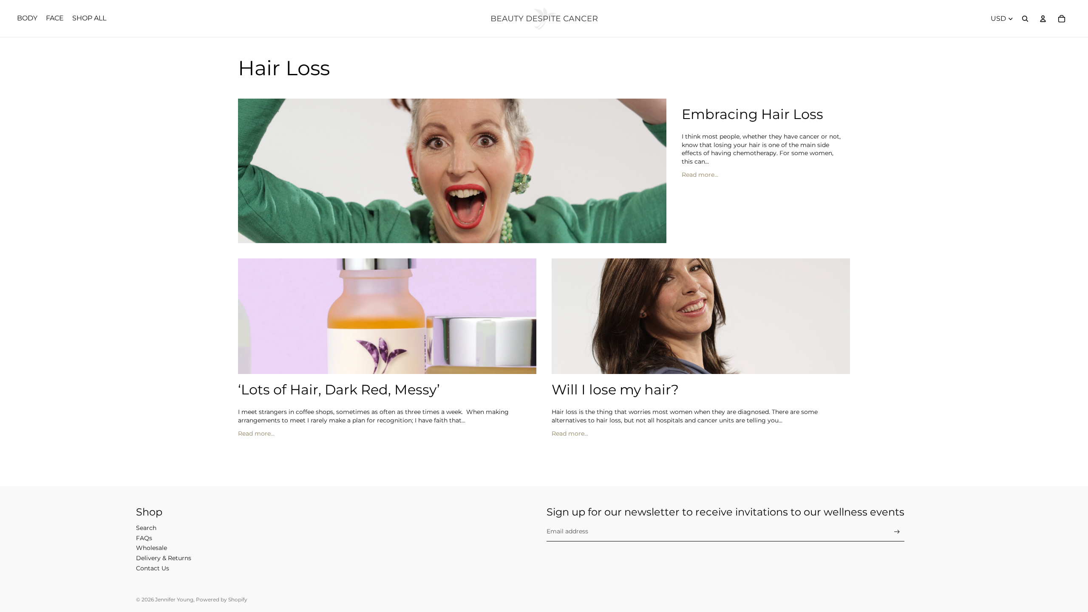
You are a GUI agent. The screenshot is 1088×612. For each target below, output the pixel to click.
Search (146, 528)
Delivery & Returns (163, 558)
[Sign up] (897, 531)
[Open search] (1025, 18)
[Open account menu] (1043, 18)
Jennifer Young (174, 599)
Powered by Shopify (221, 599)
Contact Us (152, 568)
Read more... (700, 174)
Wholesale (151, 548)
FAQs (144, 538)
